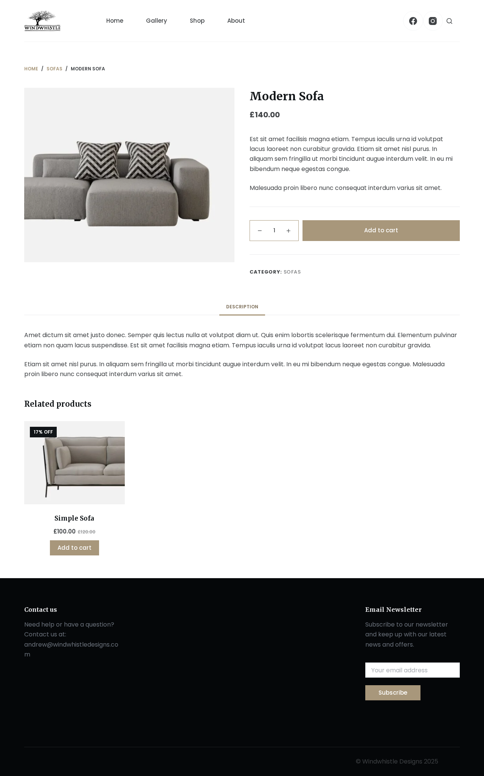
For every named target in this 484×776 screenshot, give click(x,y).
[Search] (449, 21)
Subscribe (393, 693)
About (236, 21)
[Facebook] (413, 21)
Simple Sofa (74, 518)
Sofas (292, 271)
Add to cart (381, 230)
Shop (197, 21)
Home (114, 21)
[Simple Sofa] (74, 462)
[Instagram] (433, 21)
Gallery (156, 21)
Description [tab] (242, 306)
